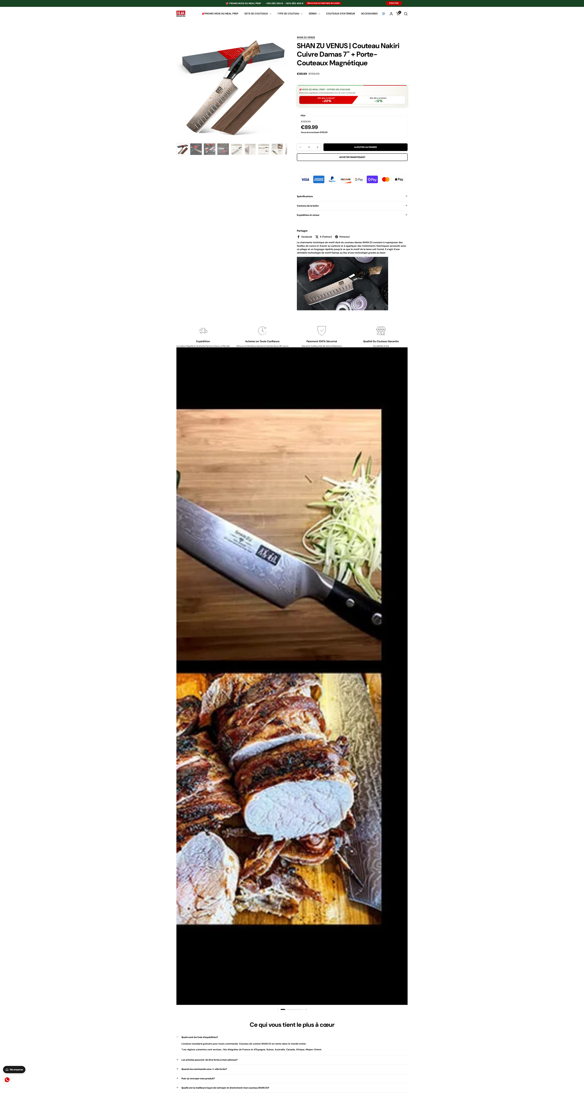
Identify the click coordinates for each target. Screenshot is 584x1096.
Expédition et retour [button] (308, 215)
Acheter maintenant (352, 157)
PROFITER (394, 3)
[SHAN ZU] (180, 14)
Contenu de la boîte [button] (308, 205)
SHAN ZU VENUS (306, 37)
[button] (406, 14)
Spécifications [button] (305, 196)
